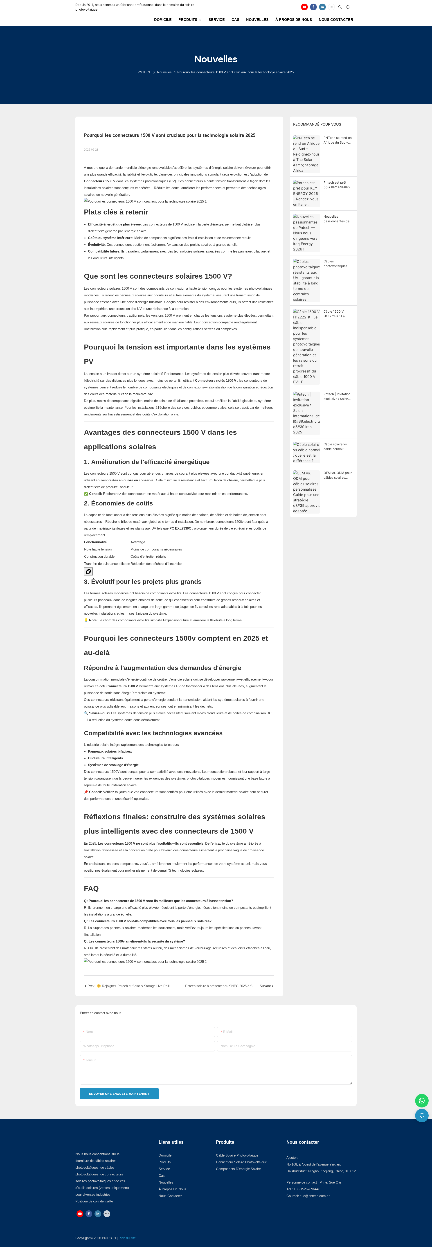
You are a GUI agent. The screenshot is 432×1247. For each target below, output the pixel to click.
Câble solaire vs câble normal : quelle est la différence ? (335, 446)
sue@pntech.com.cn (315, 1196)
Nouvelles (164, 72)
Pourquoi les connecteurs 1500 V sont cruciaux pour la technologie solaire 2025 (235, 72)
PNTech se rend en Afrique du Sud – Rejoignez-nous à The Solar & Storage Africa (338, 140)
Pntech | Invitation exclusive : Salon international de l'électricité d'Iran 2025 (337, 396)
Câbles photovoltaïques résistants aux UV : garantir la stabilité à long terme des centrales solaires (337, 263)
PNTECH (144, 72)
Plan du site (127, 1238)
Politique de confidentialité (94, 1201)
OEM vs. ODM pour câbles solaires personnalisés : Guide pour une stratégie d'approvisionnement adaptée (338, 475)
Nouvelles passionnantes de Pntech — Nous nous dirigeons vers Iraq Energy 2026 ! (338, 218)
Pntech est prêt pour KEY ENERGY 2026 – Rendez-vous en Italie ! (337, 184)
